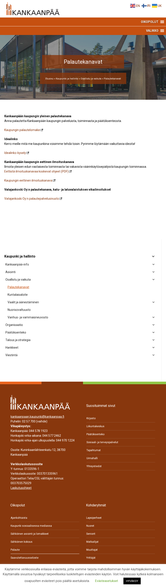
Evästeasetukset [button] (106, 581)
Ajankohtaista (19, 517)
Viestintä (11, 355)
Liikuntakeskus (95, 426)
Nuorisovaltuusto (19, 309)
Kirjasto (91, 418)
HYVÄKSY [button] (132, 581)
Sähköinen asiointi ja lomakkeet (30, 533)
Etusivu (49, 78)
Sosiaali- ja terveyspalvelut (102, 442)
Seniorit (90, 533)
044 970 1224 (65, 440)
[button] (149, 21)
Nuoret (90, 525)
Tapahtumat (93, 450)
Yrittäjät (91, 557)
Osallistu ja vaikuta (91, 78)
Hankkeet (11, 347)
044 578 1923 (38, 431)
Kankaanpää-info (17, 264)
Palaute (15, 549)
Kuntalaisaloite (18, 294)
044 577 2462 (51, 435)
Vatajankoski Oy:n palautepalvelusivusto (31, 198)
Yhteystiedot (94, 466)
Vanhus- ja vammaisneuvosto (28, 317)
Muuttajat (92, 549)
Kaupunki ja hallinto (67, 78)
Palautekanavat (18, 287)
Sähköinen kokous (21, 541)
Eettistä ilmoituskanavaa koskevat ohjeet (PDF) (36, 171)
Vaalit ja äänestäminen (23, 302)
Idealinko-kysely (15, 153)
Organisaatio (14, 325)
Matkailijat (92, 541)
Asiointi (10, 272)
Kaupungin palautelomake (22, 130)
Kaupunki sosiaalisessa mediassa (31, 525)
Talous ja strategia (17, 340)
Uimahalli (92, 458)
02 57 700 (28, 421)
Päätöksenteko (15, 332)
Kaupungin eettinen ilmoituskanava (28, 180)
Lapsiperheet (94, 517)
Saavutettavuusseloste (24, 557)
